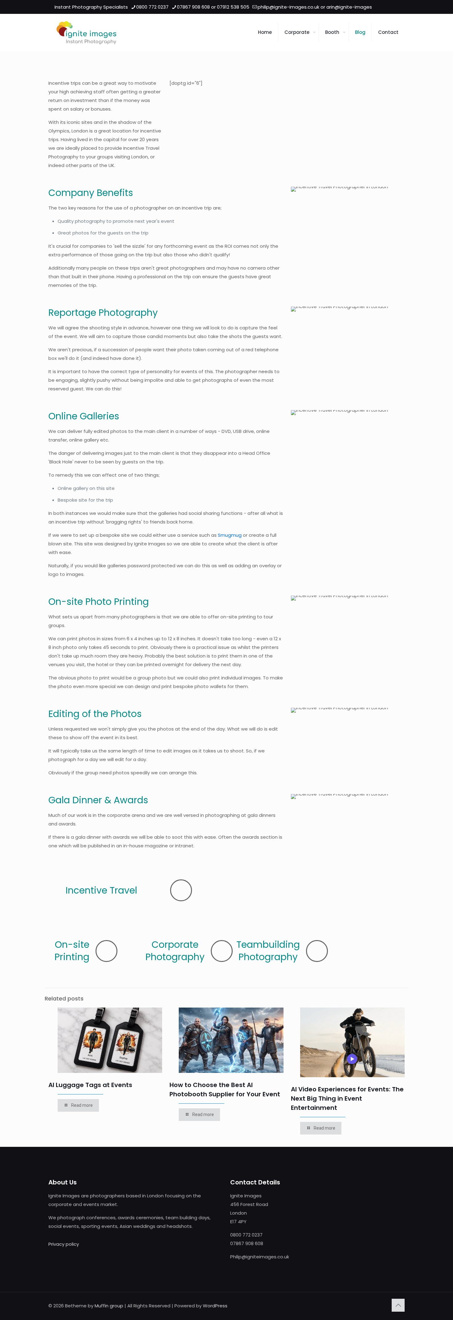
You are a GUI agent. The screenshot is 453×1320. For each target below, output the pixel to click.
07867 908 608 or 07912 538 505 (213, 7)
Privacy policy (63, 1244)
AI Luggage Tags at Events (90, 1085)
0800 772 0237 (152, 7)
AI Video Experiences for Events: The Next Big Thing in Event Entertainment (347, 1098)
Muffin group (109, 1305)
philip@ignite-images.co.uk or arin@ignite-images (315, 7)
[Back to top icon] (398, 1305)
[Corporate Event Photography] (86, 32)
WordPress (215, 1305)
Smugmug (230, 535)
